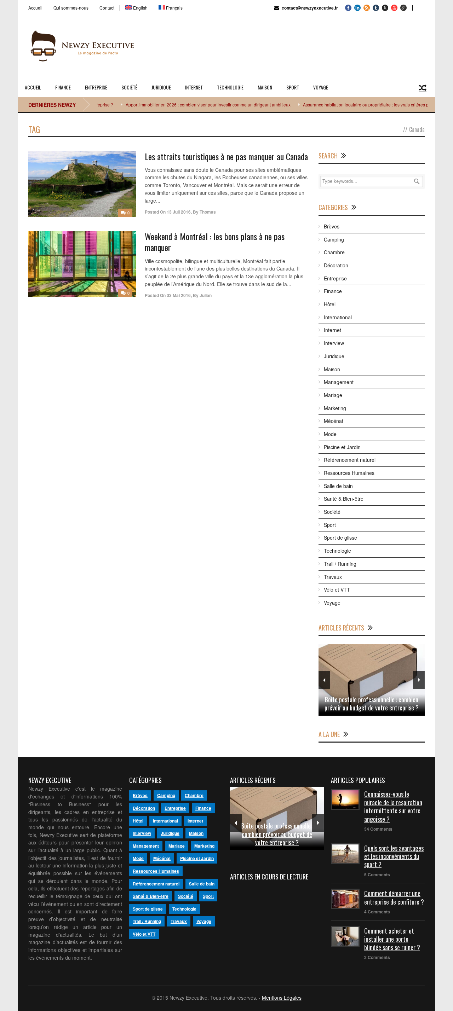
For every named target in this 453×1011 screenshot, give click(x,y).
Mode (330, 433)
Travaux (333, 576)
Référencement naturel (349, 459)
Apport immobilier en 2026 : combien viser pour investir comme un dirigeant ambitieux (194, 104)
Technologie (230, 87)
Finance (63, 87)
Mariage (333, 395)
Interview (334, 343)
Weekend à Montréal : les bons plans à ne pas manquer (215, 242)
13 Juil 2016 (179, 212)
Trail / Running (340, 563)
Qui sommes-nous (70, 8)
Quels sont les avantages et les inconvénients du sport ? (394, 856)
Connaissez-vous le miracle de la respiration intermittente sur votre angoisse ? (393, 806)
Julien (206, 295)
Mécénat (333, 420)
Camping (334, 239)
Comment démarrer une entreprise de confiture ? (394, 897)
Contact (106, 8)
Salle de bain (338, 485)
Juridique (161, 87)
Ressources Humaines (349, 472)
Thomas (208, 212)
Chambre (334, 252)
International (338, 317)
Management (339, 381)
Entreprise (96, 87)
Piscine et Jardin (342, 447)
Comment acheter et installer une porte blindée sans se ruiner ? (392, 939)
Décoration (336, 265)
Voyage (320, 87)
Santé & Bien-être (343, 498)
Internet (194, 87)
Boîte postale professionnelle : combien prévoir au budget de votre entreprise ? (372, 703)
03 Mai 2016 (179, 295)
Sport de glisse (340, 537)
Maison (265, 87)
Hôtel (330, 304)
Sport (292, 87)
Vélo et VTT (337, 589)
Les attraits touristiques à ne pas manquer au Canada (226, 156)
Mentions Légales (282, 997)
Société (129, 87)
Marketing (335, 408)
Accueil (35, 8)
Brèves (331, 226)
